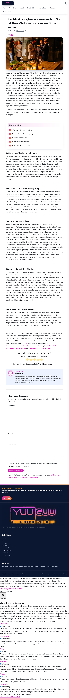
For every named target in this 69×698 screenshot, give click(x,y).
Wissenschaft (7, 12)
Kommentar (12, 406)
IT (9, 8)
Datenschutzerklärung (16, 566)
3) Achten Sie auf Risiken (18, 138)
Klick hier (24, 343)
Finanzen (53, 8)
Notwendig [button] (4, 684)
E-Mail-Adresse (13, 444)
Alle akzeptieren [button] (16, 589)
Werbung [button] (3, 661)
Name (10, 434)
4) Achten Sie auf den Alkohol (19, 142)
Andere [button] (2, 674)
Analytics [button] (3, 649)
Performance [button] (4, 636)
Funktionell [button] (4, 624)
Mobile (22, 8)
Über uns (27, 566)
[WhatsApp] (34, 36)
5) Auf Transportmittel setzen (20, 145)
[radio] (27, 360)
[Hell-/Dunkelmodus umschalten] (65, 3)
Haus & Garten (42, 8)
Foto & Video (31, 8)
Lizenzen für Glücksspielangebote (41, 348)
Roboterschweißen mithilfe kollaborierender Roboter (24, 346)
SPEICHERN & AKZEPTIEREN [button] (10, 697)
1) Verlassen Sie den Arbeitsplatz (21, 130)
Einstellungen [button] (5, 589)
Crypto (15, 8)
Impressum (5, 566)
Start (4, 8)
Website (10, 454)
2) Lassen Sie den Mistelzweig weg (21, 134)
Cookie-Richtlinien (52, 566)
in (11, 35)
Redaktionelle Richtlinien (38, 566)
